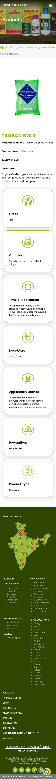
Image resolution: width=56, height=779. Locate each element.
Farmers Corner (12, 697)
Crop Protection (28, 47)
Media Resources (12, 712)
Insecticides (48, 47)
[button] (50, 5)
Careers (7, 717)
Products (11, 47)
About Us (8, 692)
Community (9, 707)
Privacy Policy (11, 738)
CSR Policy (9, 727)
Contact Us (10, 722)
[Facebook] (28, 770)
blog (6, 702)
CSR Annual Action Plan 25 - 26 (21, 733)
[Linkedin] (15, 770)
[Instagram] (21, 770)
